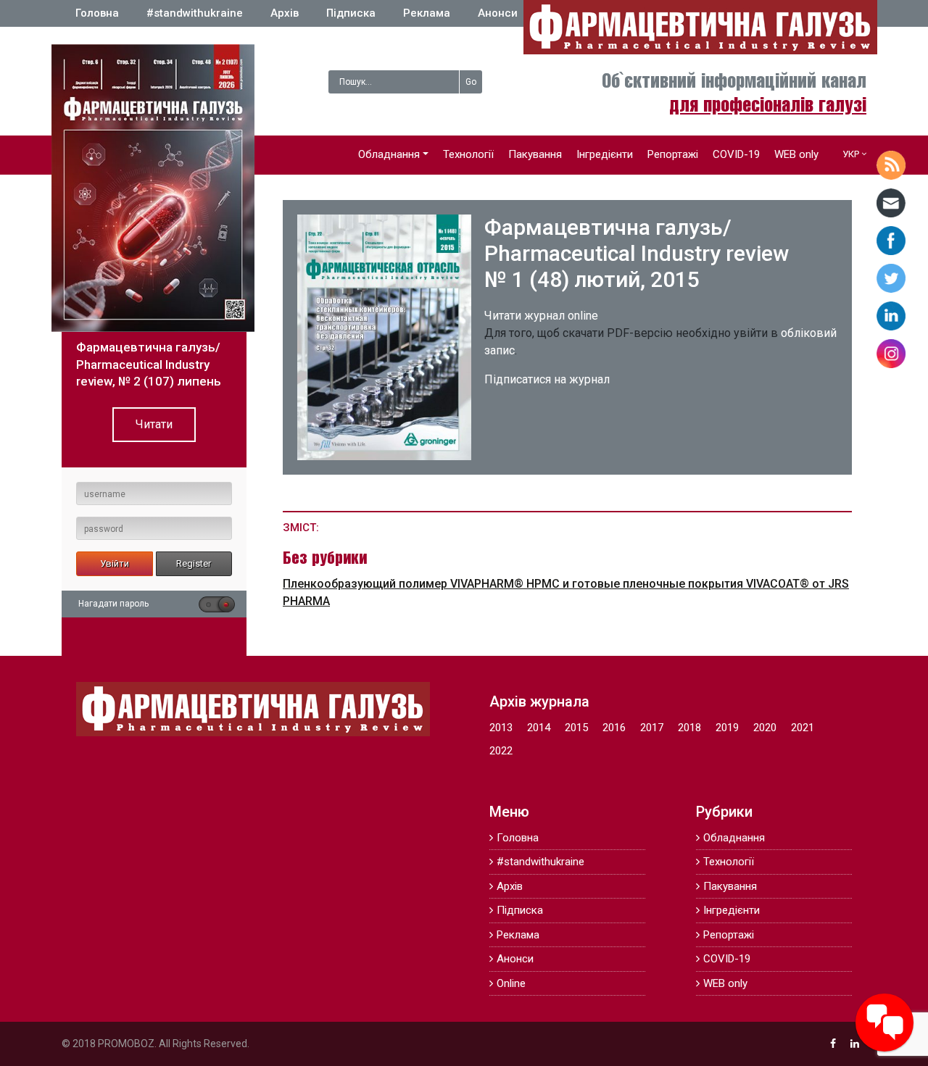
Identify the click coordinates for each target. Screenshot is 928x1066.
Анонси (498, 13)
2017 (651, 727)
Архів (284, 13)
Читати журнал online (541, 315)
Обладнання (389, 154)
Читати (154, 424)
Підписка (351, 13)
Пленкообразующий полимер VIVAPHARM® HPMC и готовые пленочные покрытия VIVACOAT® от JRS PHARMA (566, 592)
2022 (501, 750)
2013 (501, 727)
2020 (764, 727)
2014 (538, 727)
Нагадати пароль (113, 604)
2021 (802, 727)
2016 (614, 727)
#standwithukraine (194, 13)
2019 (727, 727)
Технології (468, 154)
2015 (576, 727)
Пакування (535, 154)
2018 (689, 727)
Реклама (426, 13)
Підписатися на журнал (547, 379)
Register (193, 563)
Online (511, 983)
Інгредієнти (604, 154)
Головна (97, 13)
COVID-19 (736, 154)
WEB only (796, 154)
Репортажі (672, 154)
